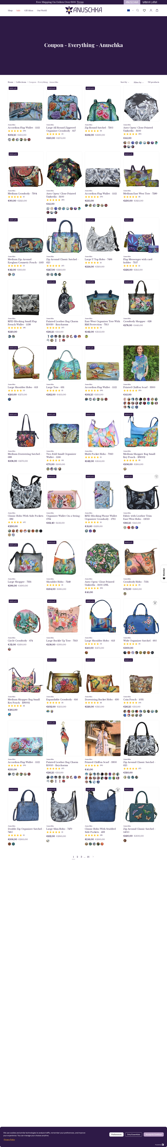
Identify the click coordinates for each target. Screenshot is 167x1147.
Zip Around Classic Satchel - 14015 (139, 830)
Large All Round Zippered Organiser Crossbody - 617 (61, 129)
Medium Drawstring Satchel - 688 (24, 455)
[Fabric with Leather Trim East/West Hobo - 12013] (125, 527)
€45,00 (127, 138)
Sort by (124, 82)
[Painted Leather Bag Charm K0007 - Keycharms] (51, 336)
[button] (28, 10)
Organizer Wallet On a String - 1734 (63, 517)
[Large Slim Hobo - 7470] (48, 840)
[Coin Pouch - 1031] (125, 711)
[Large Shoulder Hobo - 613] (9, 399)
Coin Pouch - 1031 (133, 699)
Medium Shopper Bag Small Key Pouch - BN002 (139, 455)
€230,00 (13, 526)
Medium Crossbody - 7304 (22, 193)
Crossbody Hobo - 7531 (136, 581)
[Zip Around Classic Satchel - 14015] (125, 840)
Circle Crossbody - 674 (20, 640)
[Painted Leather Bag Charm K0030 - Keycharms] (48, 777)
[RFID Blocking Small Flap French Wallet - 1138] (9, 336)
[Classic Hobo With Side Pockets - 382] (9, 531)
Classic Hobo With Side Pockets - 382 (25, 517)
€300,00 (128, 648)
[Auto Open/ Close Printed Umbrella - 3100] (125, 142)
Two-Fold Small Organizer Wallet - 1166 (61, 455)
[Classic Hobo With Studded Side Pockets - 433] (86, 844)
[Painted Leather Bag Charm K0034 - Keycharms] (55, 340)
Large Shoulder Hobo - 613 (23, 387)
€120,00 (12, 332)
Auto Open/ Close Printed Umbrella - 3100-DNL (99, 583)
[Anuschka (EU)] (83, 10)
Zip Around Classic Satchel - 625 (62, 261)
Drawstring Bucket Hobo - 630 (102, 699)
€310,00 (128, 773)
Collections (21, 82)
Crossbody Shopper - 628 (137, 321)
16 (88, 857)
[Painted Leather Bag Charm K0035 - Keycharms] (63, 340)
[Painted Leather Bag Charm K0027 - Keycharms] (71, 336)
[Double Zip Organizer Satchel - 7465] (9, 844)
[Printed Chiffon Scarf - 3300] (125, 399)
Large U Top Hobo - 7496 (98, 259)
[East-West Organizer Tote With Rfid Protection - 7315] (86, 336)
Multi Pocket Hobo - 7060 (99, 454)
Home (10, 82)
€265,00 (12, 710)
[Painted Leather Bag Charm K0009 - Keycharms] (75, 336)
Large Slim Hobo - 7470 (59, 829)
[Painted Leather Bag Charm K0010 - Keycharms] (48, 336)
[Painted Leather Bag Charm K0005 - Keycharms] (63, 336)
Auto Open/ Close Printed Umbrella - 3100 (138, 129)
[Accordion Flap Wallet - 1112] (9, 139)
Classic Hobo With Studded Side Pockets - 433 (100, 830)
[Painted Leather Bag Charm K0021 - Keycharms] (59, 340)
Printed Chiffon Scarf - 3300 (139, 387)
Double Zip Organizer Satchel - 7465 (25, 830)
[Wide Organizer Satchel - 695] (125, 652)
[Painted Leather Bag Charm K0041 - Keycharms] (48, 340)
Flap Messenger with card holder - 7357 (137, 261)
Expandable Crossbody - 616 (62, 699)
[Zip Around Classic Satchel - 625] (48, 274)
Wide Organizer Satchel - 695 (140, 640)
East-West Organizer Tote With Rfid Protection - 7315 (102, 323)
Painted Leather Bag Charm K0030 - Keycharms (62, 323)
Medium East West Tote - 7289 (140, 193)
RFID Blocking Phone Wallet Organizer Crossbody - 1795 (101, 517)
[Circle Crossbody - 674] (9, 649)
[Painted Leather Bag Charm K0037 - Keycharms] (51, 340)
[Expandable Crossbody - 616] (48, 711)
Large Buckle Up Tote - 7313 (62, 640)
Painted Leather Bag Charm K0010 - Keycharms (62, 764)
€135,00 (89, 201)
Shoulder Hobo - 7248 (58, 581)
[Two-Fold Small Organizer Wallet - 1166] (48, 469)
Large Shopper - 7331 (19, 581)
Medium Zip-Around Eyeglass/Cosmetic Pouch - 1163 (26, 261)
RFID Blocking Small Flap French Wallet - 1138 (22, 323)
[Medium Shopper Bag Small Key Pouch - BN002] (125, 469)
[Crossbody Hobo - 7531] (125, 593)
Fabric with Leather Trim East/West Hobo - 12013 (137, 517)
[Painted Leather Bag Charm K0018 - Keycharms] (55, 336)
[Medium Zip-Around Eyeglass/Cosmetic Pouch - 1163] (9, 274)
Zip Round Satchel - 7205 (99, 127)
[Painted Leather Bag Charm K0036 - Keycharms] (67, 336)
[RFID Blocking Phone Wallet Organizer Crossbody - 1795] (86, 531)
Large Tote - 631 (55, 387)
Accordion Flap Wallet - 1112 (24, 127)
